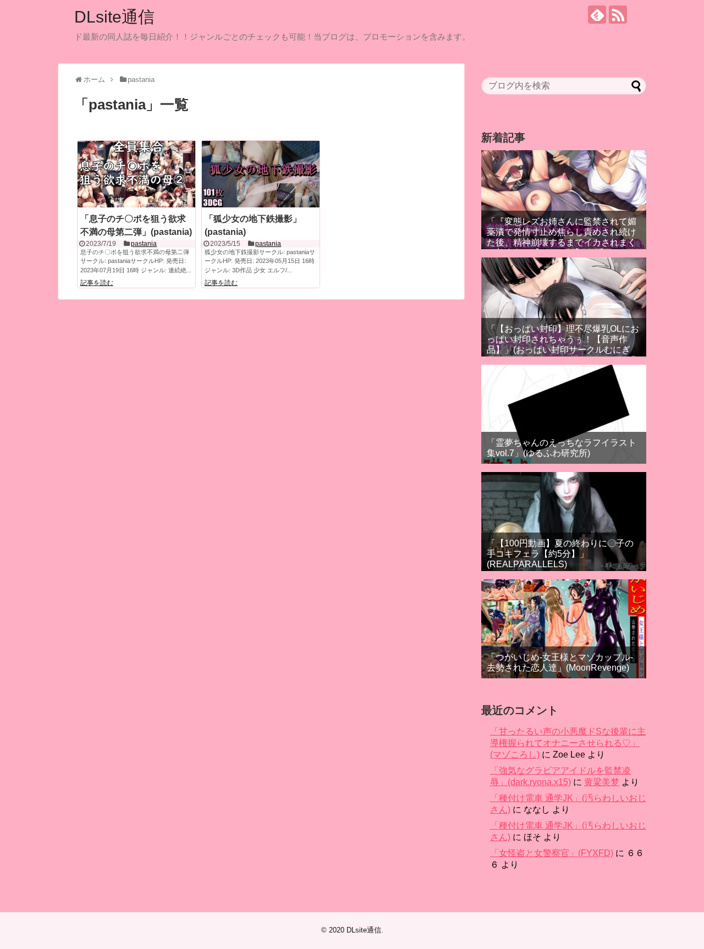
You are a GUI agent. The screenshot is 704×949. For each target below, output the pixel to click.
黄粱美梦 (601, 782)
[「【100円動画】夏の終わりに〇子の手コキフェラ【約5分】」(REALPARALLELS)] (563, 521)
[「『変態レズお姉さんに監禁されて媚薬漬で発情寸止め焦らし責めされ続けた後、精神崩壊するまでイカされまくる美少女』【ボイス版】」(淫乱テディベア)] (563, 199)
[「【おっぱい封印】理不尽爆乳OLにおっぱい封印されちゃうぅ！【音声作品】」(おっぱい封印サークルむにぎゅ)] (563, 306)
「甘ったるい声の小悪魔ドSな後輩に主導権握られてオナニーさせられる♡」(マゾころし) (568, 743)
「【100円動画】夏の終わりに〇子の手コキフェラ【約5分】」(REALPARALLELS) (560, 554)
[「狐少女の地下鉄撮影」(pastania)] (261, 174)
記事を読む (96, 283)
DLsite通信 (114, 17)
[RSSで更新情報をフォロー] (618, 15)
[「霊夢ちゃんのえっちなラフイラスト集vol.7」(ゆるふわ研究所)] (563, 414)
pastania (144, 244)
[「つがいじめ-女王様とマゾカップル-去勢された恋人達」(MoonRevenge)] (563, 628)
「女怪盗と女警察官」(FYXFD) (551, 853)
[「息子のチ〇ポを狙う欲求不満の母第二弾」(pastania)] (136, 174)
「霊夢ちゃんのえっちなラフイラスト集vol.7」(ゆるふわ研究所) (561, 448)
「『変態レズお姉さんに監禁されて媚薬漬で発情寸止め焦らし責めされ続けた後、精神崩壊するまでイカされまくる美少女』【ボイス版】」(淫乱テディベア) (563, 242)
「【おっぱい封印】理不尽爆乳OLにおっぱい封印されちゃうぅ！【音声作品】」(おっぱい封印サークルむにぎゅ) (563, 344)
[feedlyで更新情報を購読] (597, 15)
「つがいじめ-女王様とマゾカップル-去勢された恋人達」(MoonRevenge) (560, 662)
